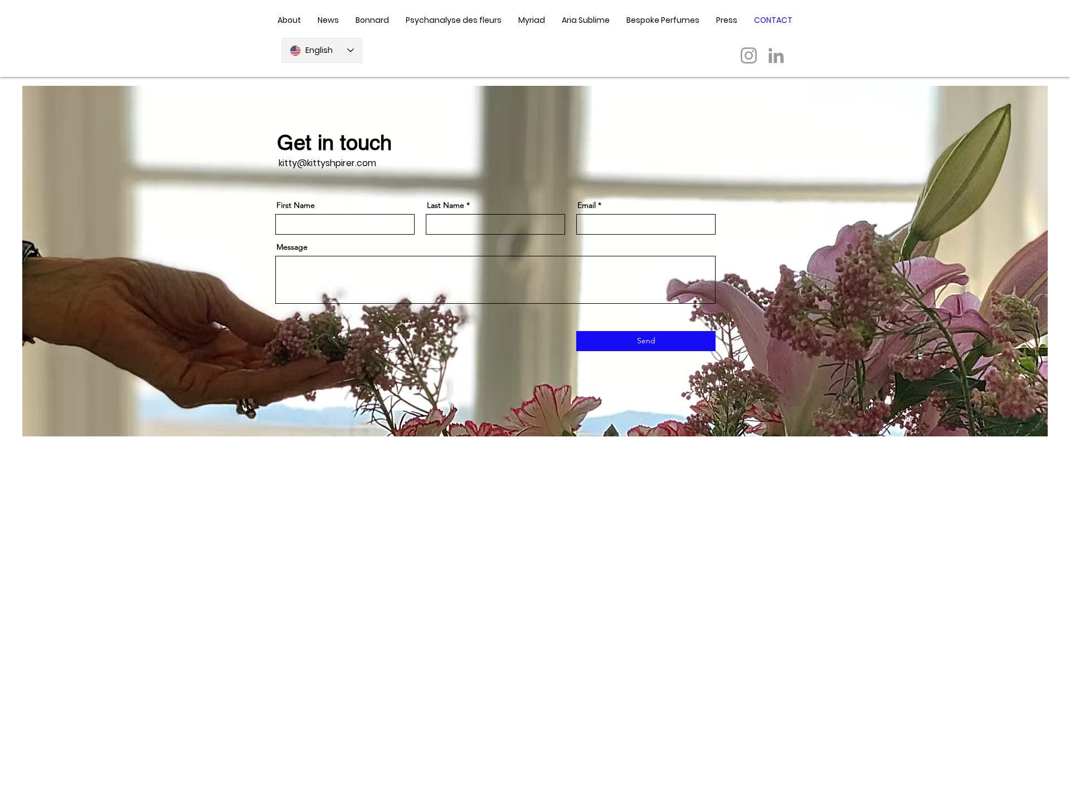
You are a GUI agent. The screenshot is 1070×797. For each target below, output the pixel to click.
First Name (295, 205)
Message (292, 247)
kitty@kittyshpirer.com (327, 163)
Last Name (445, 205)
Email (586, 205)
